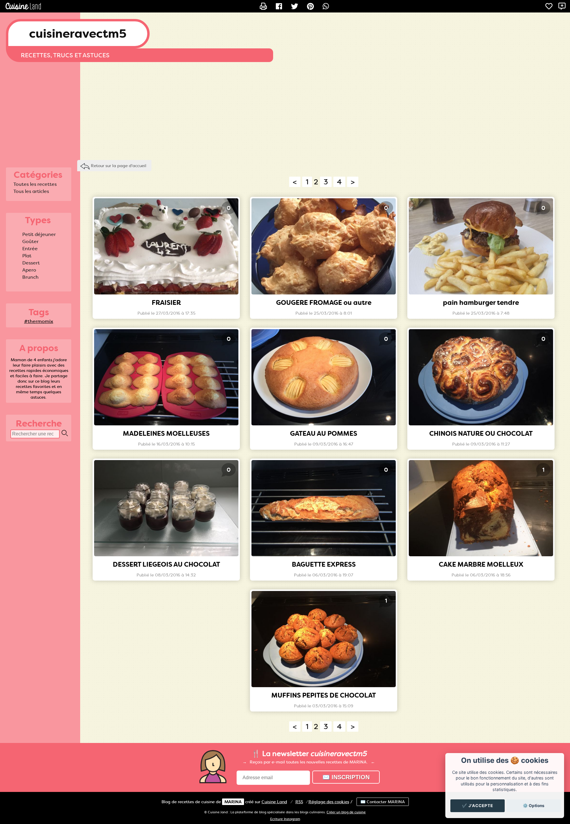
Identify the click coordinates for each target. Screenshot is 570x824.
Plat (26, 256)
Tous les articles (31, 191)
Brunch (30, 277)
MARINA (233, 801)
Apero (29, 270)
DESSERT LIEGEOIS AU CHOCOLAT (166, 564)
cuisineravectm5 (77, 34)
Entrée (30, 248)
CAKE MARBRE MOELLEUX (481, 564)
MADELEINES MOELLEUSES (166, 433)
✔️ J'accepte (477, 805)
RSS (299, 801)
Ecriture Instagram (285, 819)
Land (274, 801)
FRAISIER (166, 302)
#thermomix (38, 321)
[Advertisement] (285, 109)
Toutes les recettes (35, 184)
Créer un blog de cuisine (346, 812)
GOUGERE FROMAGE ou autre (323, 302)
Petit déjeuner (39, 234)
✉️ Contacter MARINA (382, 801)
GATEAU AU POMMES (323, 433)
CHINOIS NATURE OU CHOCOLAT (481, 433)
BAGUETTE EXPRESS (324, 564)
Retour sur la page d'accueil (118, 165)
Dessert (31, 263)
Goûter (30, 241)
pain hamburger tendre (481, 302)
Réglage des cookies (328, 801)
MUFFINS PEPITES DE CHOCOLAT (323, 695)
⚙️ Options (533, 805)
